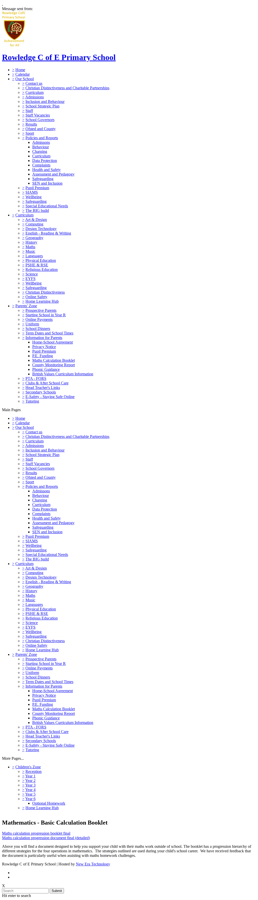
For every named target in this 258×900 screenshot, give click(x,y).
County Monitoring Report (53, 365)
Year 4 (30, 790)
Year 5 (30, 794)
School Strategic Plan (42, 106)
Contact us (33, 83)
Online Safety (36, 297)
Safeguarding (42, 179)
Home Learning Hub (42, 301)
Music (30, 251)
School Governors (39, 120)
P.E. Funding (42, 356)
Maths (30, 247)
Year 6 (30, 799)
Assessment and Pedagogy (53, 174)
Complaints (41, 165)
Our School (24, 79)
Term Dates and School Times (49, 333)
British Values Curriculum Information (62, 374)
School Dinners (37, 328)
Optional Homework (48, 803)
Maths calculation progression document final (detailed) (46, 838)
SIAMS (31, 192)
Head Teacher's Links (42, 387)
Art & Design (36, 219)
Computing (34, 224)
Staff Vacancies (37, 115)
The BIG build (37, 210)
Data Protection (44, 160)
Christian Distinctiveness (45, 292)
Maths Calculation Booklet (53, 360)
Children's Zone (28, 767)
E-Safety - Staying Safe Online (50, 397)
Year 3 (30, 785)
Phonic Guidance (46, 369)
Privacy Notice (44, 347)
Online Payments (39, 319)
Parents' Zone (26, 306)
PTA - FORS (35, 378)
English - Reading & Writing (48, 233)
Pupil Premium (37, 188)
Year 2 (30, 780)
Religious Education (41, 269)
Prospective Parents (40, 310)
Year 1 (30, 776)
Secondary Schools (40, 392)
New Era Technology (93, 864)
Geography (34, 238)
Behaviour (40, 147)
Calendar (22, 74)
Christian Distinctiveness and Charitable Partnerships (67, 88)
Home (20, 70)
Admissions (34, 97)
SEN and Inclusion (47, 183)
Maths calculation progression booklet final (36, 833)
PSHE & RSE (36, 265)
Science (31, 274)
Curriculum (34, 92)
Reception (33, 771)
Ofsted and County (40, 129)
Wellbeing (33, 197)
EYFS (30, 278)
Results (31, 124)
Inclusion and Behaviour (44, 101)
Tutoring (32, 401)
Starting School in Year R (45, 315)
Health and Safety (46, 169)
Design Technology (41, 229)
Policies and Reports (41, 138)
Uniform (32, 324)
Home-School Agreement (52, 342)
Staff (29, 110)
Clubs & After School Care (47, 383)
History (31, 242)
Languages (34, 256)
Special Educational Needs (46, 206)
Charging (39, 151)
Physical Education (40, 260)
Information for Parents (43, 337)
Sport (29, 133)
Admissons (41, 142)
